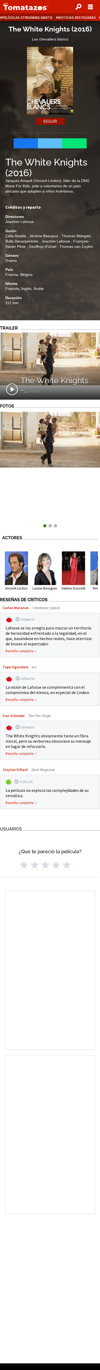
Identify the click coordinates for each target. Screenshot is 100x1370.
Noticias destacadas (77, 17)
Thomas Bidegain (77, 236)
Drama (11, 260)
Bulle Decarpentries (22, 241)
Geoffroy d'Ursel (43, 246)
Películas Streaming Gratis (27, 17)
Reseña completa (20, 651)
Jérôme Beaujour (44, 236)
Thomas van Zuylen (76, 246)
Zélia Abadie (16, 236)
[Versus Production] (50, 466)
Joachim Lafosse (19, 222)
